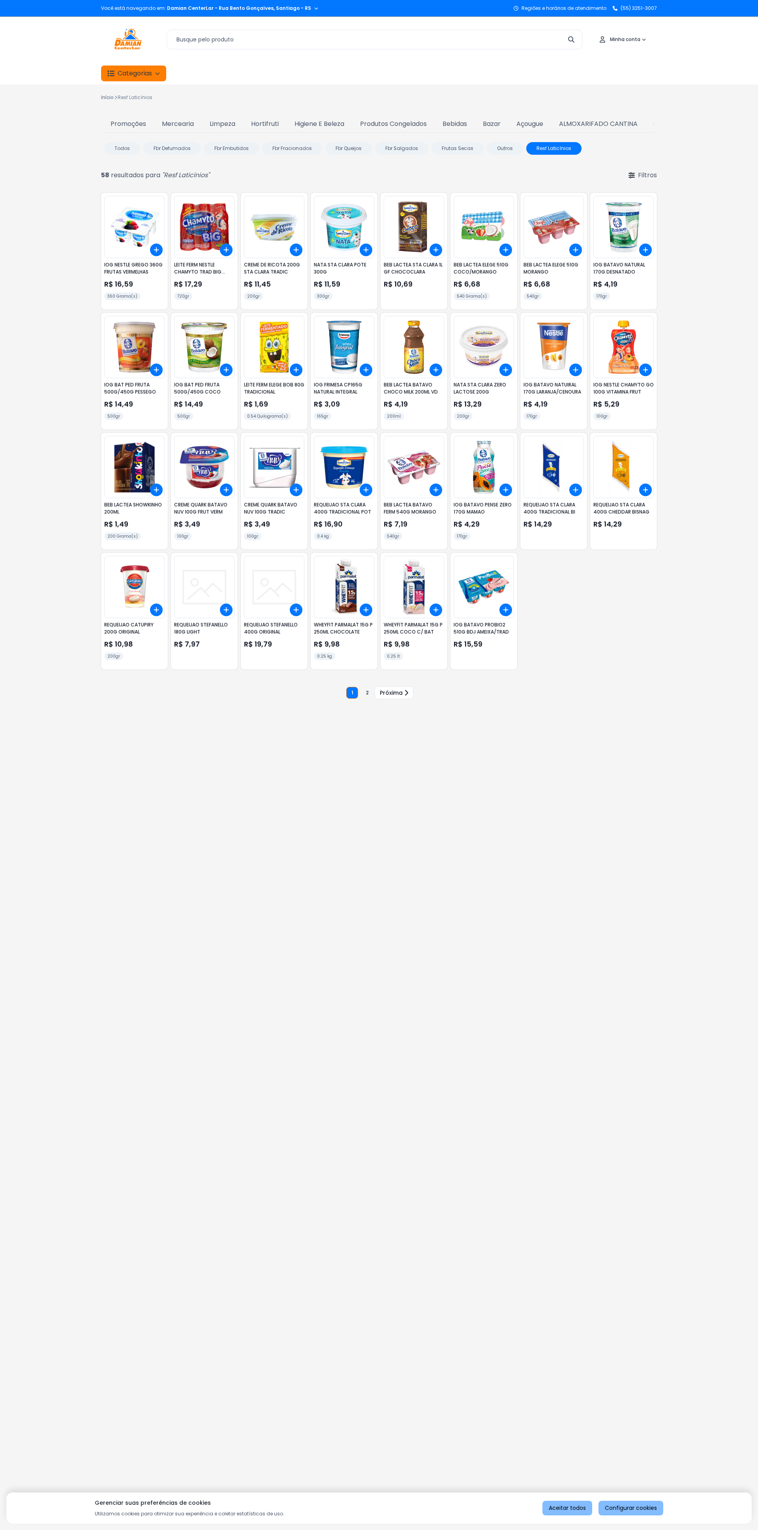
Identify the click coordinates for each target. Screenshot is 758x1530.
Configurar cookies (631, 1508)
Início (107, 97)
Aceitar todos (567, 1508)
